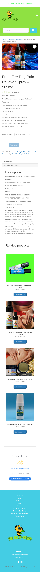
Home (4, 39)
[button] (35, 47)
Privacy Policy (19, 516)
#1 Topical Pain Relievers (14, 39)
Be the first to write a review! (20, 479)
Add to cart (14, 145)
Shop (19, 498)
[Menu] (37, 16)
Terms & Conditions (19, 511)
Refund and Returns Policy (19, 513)
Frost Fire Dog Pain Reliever (22, 154)
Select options (20, 295)
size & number (7, 134)
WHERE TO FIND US (19, 508)
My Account (19, 501)
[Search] (33, 30)
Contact (19, 503)
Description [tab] (8, 161)
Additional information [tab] (11, 165)
